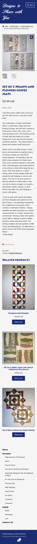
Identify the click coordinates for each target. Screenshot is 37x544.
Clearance (8, 503)
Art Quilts (8, 495)
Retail (7, 511)
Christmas (8, 499)
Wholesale (9, 515)
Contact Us (7, 522)
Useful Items (9, 491)
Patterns (6, 454)
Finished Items (14, 26)
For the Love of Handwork (14, 479)
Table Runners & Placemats (15, 457)
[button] (31, 37)
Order (5, 507)
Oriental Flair (10, 483)
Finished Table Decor (26, 26)
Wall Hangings (10, 487)
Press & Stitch (10, 465)
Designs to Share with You (12, 12)
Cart (6, 519)
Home (6, 26)
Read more (18, 435)
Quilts (7, 461)
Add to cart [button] (18, 322)
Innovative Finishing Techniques (17, 469)
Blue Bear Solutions (19, 536)
